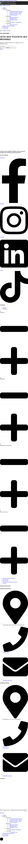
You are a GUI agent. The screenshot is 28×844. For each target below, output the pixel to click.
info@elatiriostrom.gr (11, 3)
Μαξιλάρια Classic (14, 19)
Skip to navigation (4, 0)
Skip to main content (12, 0)
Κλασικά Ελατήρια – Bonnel (16, 12)
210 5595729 (13, 1)
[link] (26, 810)
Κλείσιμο (2, 812)
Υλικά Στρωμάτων (14, 15)
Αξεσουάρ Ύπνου (13, 24)
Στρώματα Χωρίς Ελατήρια (15, 13)
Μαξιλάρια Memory (14, 17)
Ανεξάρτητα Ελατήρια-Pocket (16, 11)
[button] (1, 839)
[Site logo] (5, 5)
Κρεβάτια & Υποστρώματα (15, 22)
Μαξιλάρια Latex (13, 18)
